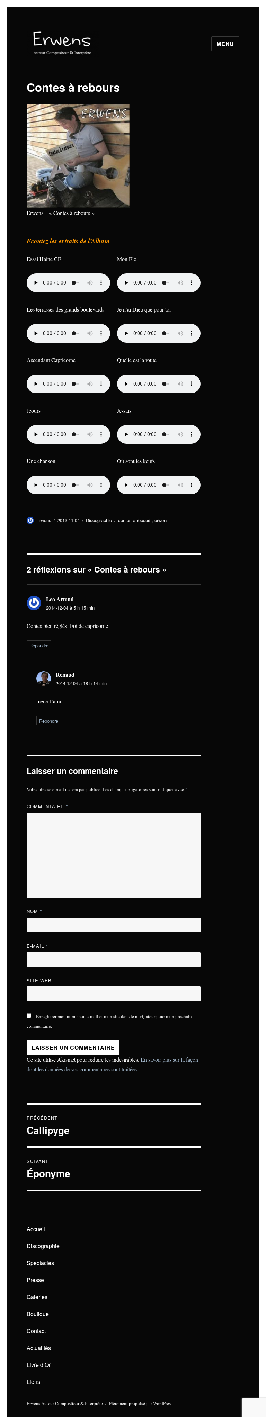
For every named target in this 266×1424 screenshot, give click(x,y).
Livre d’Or (39, 1365)
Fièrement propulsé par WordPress (140, 1403)
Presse (35, 1280)
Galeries (37, 1297)
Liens (33, 1382)
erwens (161, 520)
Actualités (39, 1348)
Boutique (38, 1314)
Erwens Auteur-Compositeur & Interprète (65, 1403)
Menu (225, 44)
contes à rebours (135, 520)
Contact (36, 1331)
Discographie (99, 520)
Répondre (38, 645)
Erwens (43, 520)
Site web (39, 980)
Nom (35, 911)
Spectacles (40, 1263)
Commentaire (48, 806)
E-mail (37, 946)
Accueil (36, 1229)
